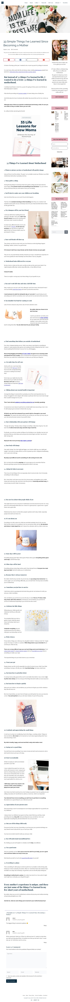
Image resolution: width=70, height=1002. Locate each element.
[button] (38, 2)
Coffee (36, 2)
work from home (17, 289)
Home (26, 2)
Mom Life (43, 2)
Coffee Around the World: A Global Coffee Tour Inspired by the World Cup (54, 214)
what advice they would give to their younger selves (23, 72)
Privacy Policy (31, 995)
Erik (14, 931)
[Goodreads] (33, 1000)
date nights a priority (25, 440)
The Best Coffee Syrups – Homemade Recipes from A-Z (58, 127)
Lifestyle (57, 2)
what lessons (38, 70)
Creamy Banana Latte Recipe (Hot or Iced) (54, 222)
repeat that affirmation (27, 858)
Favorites (65, 2)
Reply (45, 925)
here (43, 54)
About (31, 2)
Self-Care (50, 2)
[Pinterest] (36, 1000)
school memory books (21, 651)
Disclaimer (45, 995)
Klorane (14, 226)
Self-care (15, 368)
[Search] (66, 232)
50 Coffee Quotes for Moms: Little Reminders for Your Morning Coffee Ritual (54, 205)
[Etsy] (38, 1000)
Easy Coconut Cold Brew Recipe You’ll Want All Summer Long (64, 214)
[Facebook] (35, 1000)
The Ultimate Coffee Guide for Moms (57, 115)
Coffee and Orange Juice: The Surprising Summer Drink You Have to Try (64, 205)
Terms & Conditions (38, 995)
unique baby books (9, 651)
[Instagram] (31, 1000)
